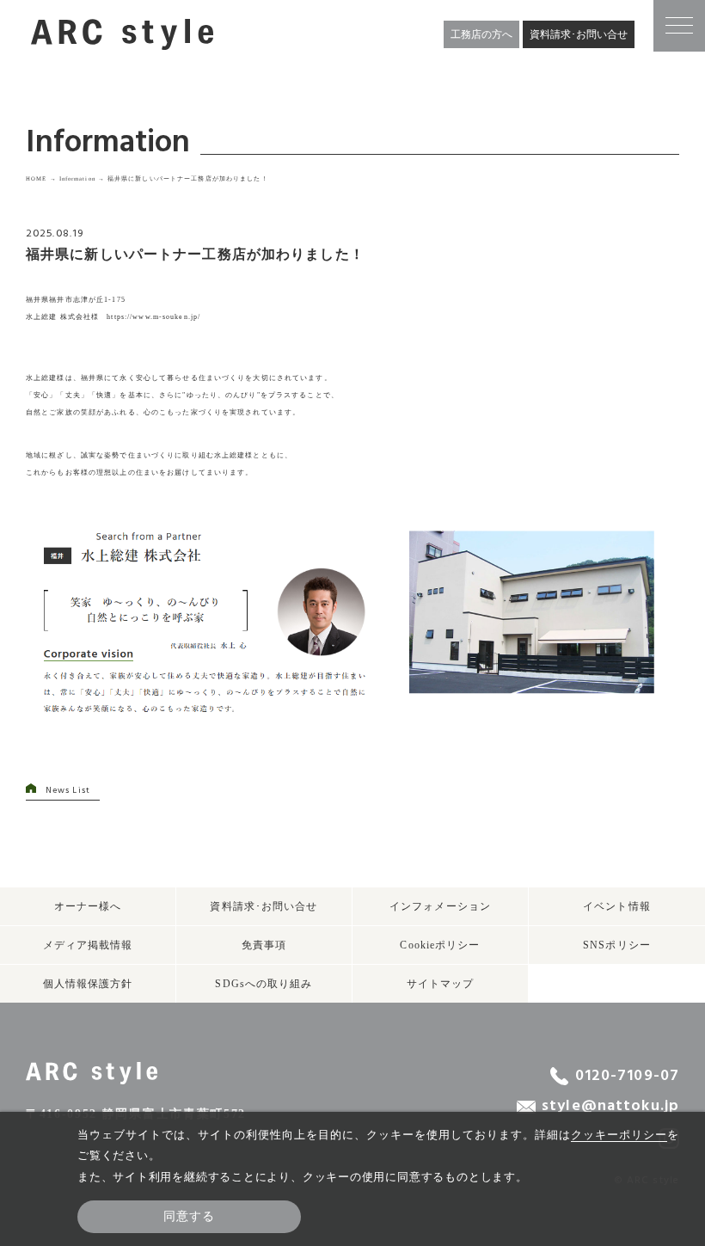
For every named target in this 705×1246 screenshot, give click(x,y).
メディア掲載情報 (88, 945)
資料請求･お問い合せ (579, 34)
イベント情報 (617, 906)
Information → (82, 178)
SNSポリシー (617, 945)
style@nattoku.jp (610, 1106)
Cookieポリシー (440, 945)
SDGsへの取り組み (263, 984)
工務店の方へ (481, 34)
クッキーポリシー (619, 1134)
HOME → (41, 178)
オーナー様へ (88, 906)
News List (68, 790)
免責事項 (264, 945)
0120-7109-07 (627, 1076)
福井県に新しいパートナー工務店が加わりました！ (187, 178)
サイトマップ (441, 984)
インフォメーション (440, 906)
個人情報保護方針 (88, 984)
